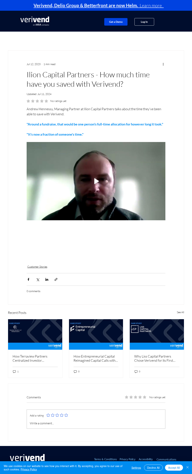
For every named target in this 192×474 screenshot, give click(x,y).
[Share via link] (56, 279)
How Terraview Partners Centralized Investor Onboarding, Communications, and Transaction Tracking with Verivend (34, 358)
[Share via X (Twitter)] (37, 279)
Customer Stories (37, 266)
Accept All (174, 467)
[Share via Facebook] (28, 279)
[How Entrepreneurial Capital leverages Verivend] (96, 334)
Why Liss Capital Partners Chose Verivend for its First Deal (153, 358)
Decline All (153, 467)
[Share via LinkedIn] (47, 279)
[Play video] (96, 181)
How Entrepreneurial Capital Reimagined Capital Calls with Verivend (95, 358)
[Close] (187, 467)
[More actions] (163, 64)
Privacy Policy (29, 469)
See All (180, 312)
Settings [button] (136, 467)
